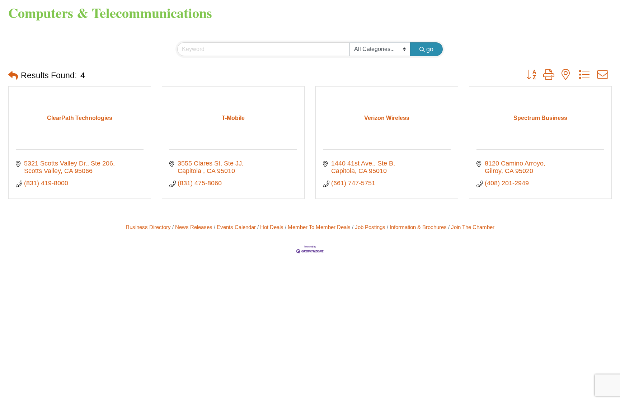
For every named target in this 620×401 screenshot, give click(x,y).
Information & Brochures (418, 227)
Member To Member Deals (319, 227)
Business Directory (148, 227)
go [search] (429, 49)
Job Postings (370, 227)
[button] (13, 76)
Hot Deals (271, 227)
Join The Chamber (472, 227)
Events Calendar (236, 227)
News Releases (193, 227)
